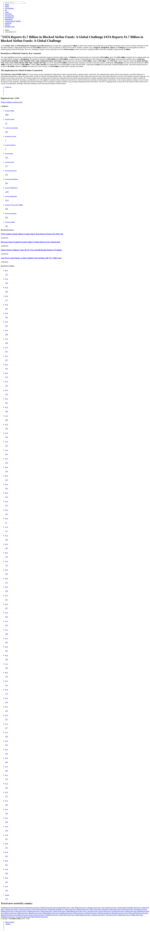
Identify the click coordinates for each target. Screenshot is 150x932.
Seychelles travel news (21, 915)
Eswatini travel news (140, 909)
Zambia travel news (136, 915)
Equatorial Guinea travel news (111, 909)
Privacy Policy (9, 922)
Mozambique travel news (51, 913)
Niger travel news (79, 913)
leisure (7, 6)
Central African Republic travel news (129, 907)
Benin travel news (19, 907)
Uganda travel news (123, 915)
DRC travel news (95, 909)
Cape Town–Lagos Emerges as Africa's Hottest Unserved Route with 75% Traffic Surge (31, 258)
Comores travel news (11, 909)
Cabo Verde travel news (78, 907)
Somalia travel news (52, 915)
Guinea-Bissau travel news (74, 911)
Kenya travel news (105, 911)
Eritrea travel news (127, 909)
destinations (8, 19)
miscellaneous (9, 17)
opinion (7, 25)
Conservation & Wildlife (13, 21)
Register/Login (9, 27)
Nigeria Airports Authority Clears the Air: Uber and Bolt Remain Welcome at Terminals (31, 250)
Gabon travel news (20, 911)
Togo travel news (111, 915)
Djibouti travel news (82, 909)
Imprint (7, 924)
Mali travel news (23, 913)
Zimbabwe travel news (8, 917)
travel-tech (8, 14)
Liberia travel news (131, 911)
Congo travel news (25, 909)
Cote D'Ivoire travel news (39, 909)
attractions (8, 23)
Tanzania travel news (98, 915)
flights (7, 5)
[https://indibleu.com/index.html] (11, 102)
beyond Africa (9, 16)
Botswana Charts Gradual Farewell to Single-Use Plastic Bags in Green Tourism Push (30, 242)
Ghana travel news (46, 911)
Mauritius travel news (36, 913)
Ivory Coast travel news (90, 911)
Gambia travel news (33, 911)
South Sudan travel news (83, 915)
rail (6, 10)
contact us (8, 87)
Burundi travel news (63, 907)
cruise (7, 12)
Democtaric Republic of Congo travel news (62, 909)
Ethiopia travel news (7, 911)
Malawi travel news (11, 913)
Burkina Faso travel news (48, 907)
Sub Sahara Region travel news (38, 917)
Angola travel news (7, 907)
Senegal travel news (7, 915)
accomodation (9, 8)
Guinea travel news (59, 911)
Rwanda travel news (118, 913)
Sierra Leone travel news (37, 915)
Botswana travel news (33, 907)
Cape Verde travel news (109, 907)
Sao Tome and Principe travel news (136, 913)
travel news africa (21, 917)
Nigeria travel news (91, 913)
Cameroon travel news (94, 907)
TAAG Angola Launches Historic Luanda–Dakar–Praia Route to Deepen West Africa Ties (32, 234)
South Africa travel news (67, 915)
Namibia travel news (66, 913)
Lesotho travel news (117, 911)
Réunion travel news (104, 913)
